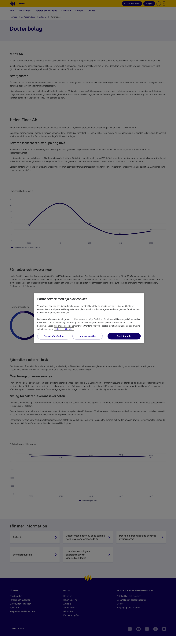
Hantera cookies (87, 336)
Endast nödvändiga (53, 336)
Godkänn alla (124, 336)
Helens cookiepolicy (63, 329)
